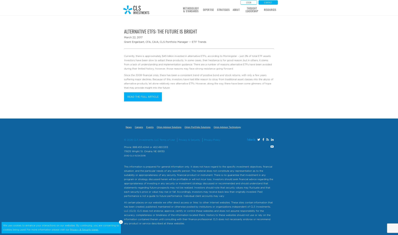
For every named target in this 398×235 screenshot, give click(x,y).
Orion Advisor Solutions (169, 127)
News (129, 127)
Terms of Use (167, 140)
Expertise (208, 10)
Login (249, 2)
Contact (268, 2)
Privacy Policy (212, 140)
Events (150, 127)
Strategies (223, 10)
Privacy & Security (189, 140)
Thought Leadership (252, 10)
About (236, 10)
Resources (270, 10)
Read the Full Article (143, 97)
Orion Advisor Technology (227, 127)
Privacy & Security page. (84, 230)
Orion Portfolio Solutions (198, 127)
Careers (139, 127)
